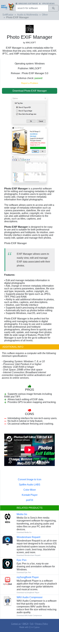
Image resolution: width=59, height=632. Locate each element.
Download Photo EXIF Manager (30, 90)
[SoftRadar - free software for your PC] (7, 7)
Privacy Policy (41, 624)
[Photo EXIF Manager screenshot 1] (29, 169)
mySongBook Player (28, 577)
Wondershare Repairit (28, 537)
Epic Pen (21, 560)
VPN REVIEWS (48, 4)
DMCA (25, 624)
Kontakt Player (30, 495)
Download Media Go (24, 532)
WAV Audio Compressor (30, 597)
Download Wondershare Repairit (28, 555)
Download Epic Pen (24, 572)
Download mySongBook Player (28, 592)
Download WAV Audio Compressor (29, 615)
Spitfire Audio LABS (29, 484)
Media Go (22, 514)
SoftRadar (7, 14)
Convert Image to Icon (29, 479)
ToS (31, 624)
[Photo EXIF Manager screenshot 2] (29, 140)
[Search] (53, 8)
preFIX (29, 500)
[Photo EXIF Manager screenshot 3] (29, 110)
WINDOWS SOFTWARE (28, 4)
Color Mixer (29, 489)
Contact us (16, 624)
